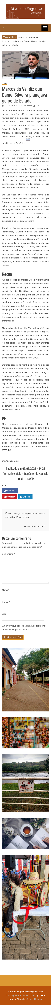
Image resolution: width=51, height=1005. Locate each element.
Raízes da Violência (33, 526)
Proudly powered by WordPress (21, 995)
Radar (4, 83)
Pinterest (10, 496)
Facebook (11, 490)
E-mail (6, 602)
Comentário (8, 553)
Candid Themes (34, 999)
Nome (5, 589)
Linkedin (26, 496)
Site (4, 613)
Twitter (26, 490)
